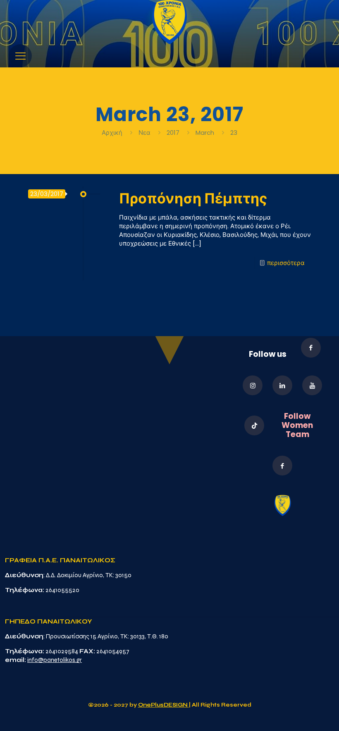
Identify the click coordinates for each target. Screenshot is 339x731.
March (205, 132)
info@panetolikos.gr (54, 660)
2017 (173, 132)
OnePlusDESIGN (163, 705)
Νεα (144, 132)
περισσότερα (286, 262)
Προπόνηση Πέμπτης (193, 198)
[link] (169, 22)
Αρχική (113, 132)
